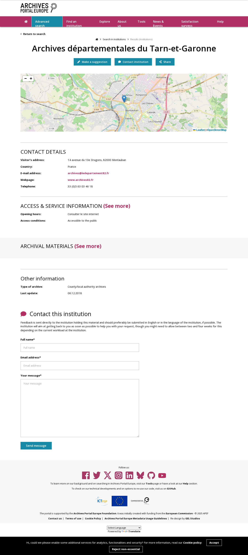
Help (185, 483)
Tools (141, 22)
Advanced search (42, 23)
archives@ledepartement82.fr (88, 173)
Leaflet (200, 130)
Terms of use (73, 518)
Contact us (55, 518)
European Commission (179, 513)
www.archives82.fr (80, 180)
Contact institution (135, 62)
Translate (134, 531)
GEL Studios (192, 518)
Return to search (34, 34)
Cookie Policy (93, 518)
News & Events (158, 23)
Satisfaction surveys (189, 23)
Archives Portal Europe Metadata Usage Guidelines (136, 518)
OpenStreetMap (217, 130)
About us (122, 23)
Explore (104, 22)
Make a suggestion (94, 62)
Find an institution (74, 23)
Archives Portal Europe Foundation (95, 513)
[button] (124, 99)
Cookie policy (192, 542)
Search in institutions (114, 39)
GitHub (171, 488)
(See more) (116, 205)
